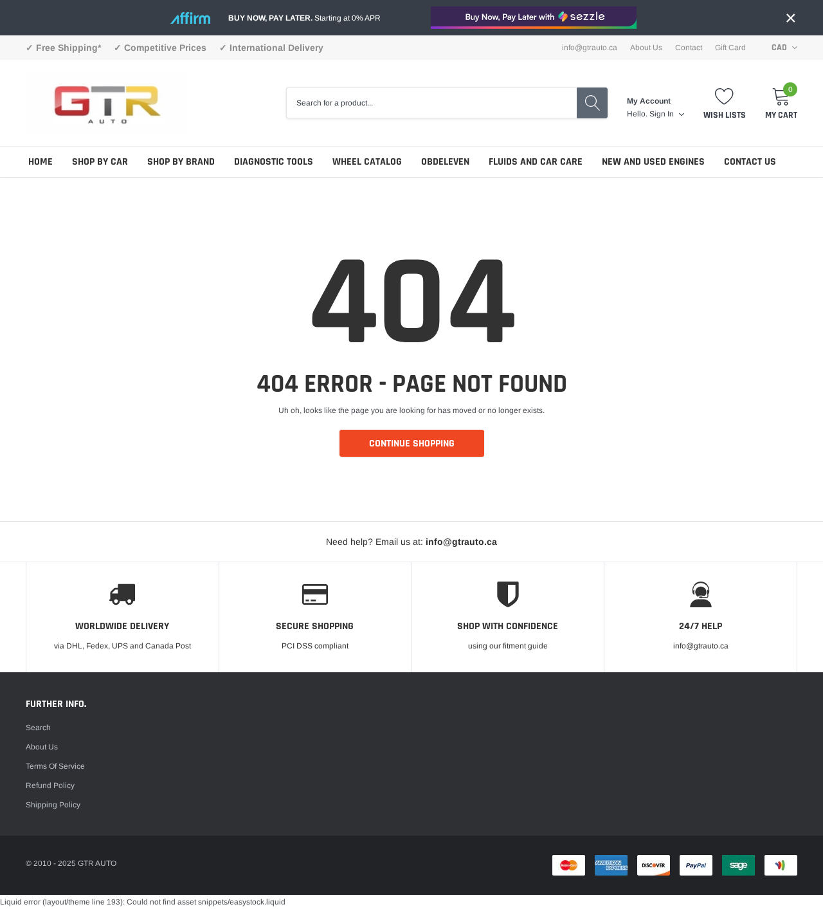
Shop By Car (100, 162)
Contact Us (750, 162)
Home (40, 162)
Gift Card (730, 47)
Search (38, 727)
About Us (646, 47)
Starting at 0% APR (304, 18)
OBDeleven (445, 162)
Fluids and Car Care (536, 162)
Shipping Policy (53, 804)
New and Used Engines (653, 162)
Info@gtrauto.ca (589, 47)
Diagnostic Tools (273, 162)
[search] (592, 102)
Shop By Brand (181, 162)
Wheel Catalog (367, 162)
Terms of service (55, 766)
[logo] (106, 102)
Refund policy (50, 785)
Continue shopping (412, 443)
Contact (688, 47)
